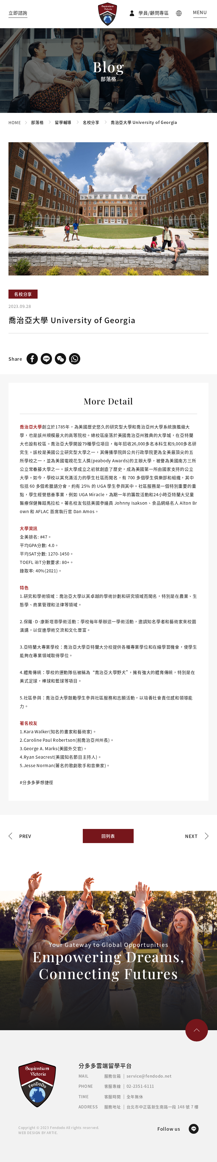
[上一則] (19, 836)
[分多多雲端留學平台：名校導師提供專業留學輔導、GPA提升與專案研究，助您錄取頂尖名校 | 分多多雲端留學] (107, 14)
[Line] (194, 1129)
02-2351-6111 (140, 1086)
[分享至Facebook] (32, 358)
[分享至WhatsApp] (74, 358)
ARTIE (52, 1132)
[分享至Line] (46, 358)
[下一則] (197, 836)
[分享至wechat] (60, 358)
